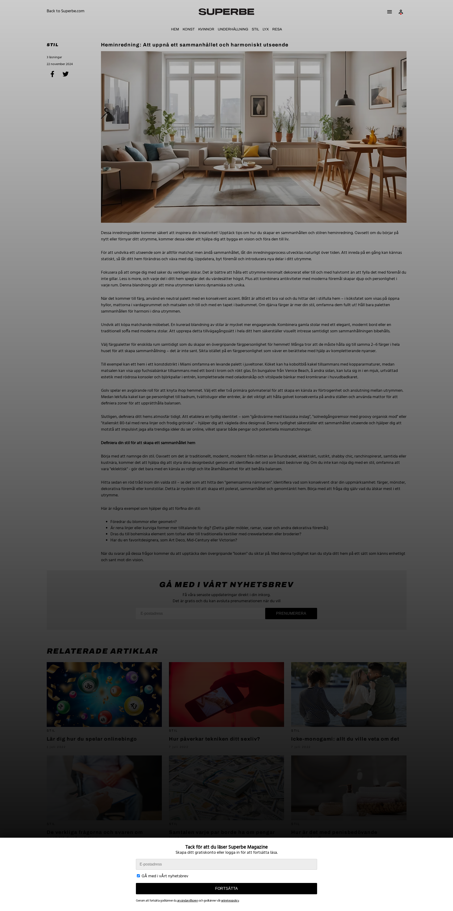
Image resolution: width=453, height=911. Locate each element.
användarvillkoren (187, 900)
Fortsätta (226, 888)
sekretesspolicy (230, 900)
